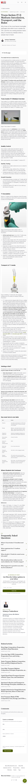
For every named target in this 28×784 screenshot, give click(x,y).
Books (15, 769)
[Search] (18, 2)
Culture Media (4, 11)
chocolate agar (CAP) (17, 333)
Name (3, 724)
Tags (19, 769)
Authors (23, 767)
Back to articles (6, 8)
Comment (4, 736)
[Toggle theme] (21, 2)
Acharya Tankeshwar (10, 39)
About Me (21, 765)
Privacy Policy (16, 767)
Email (4, 729)
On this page (6, 53)
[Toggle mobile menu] (25, 2)
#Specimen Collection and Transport (9, 45)
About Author (6, 609)
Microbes (10, 769)
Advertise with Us (7, 767)
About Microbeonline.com (11, 765)
